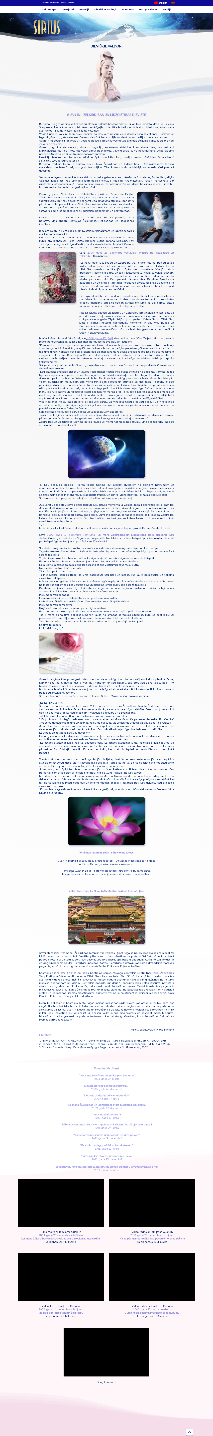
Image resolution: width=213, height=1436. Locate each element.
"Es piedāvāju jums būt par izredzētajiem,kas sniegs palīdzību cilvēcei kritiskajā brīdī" (107, 1166)
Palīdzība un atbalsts (50, 3)
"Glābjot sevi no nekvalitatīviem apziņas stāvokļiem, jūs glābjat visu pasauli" (106, 1124)
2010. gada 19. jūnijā (107, 1117)
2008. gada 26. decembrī (106, 1089)
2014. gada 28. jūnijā (106, 1170)
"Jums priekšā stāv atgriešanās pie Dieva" (106, 1156)
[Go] (189, 1432)
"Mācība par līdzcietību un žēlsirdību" (106, 1085)
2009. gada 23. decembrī (106, 1108)
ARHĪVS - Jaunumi (67, 3)
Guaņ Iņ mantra (106, 1382)
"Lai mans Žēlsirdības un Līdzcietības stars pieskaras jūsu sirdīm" (106, 1104)
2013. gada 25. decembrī (107, 1159)
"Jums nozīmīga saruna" (107, 1114)
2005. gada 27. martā (106, 1078)
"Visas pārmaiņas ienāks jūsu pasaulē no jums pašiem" (106, 1135)
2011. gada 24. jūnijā (107, 1127)
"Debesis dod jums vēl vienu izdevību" (106, 1095)
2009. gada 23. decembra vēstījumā (71, 534)
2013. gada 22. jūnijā (107, 1148)
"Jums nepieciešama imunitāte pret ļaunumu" (107, 1075)
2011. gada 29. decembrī (106, 1138)
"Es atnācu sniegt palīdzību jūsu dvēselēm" (106, 1145)
